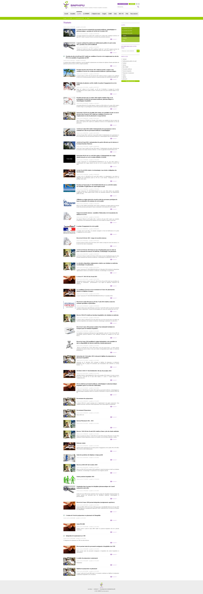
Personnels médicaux (127, 69)
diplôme (124, 77)
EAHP (110, 13)
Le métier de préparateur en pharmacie (87, 558)
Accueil (66, 13)
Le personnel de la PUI (79, 18)
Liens (115, 13)
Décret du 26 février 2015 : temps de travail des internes (91, 238)
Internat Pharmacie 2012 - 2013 (85, 420)
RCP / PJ (121, 13)
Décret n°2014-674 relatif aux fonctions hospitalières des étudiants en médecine (98, 315)
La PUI (79, 13)
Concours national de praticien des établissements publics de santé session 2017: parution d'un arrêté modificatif (96, 43)
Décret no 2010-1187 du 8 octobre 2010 (87, 464)
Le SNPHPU (86, 13)
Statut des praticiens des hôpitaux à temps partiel (90, 455)
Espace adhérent (123, 3)
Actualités (72, 13)
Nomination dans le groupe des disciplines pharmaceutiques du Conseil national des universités (96, 487)
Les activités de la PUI (127, 30)
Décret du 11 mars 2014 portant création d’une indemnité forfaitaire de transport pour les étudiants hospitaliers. (96, 327)
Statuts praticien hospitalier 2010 (85, 476)
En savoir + (114, 39)
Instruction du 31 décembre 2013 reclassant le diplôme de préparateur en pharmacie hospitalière (96, 356)
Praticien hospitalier (127, 71)
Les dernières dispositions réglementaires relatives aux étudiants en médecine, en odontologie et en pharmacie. (97, 264)
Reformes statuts (81, 443)
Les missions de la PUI (127, 28)
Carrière (125, 38)
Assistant (124, 59)
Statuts (88, 18)
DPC (124, 40)
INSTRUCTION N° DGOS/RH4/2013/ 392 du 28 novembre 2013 (94, 370)
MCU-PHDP (125, 67)
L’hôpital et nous (96, 13)
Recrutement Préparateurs (84, 410)
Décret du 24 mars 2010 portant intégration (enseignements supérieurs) (96, 502)
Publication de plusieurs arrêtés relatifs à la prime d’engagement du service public (97, 83)
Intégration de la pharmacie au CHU (76, 535)
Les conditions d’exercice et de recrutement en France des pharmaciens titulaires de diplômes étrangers (96, 290)
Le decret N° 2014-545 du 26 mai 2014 (87, 276)
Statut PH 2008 (81, 524)
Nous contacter (134, 13)
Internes (124, 65)
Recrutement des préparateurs (85, 398)
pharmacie (125, 79)
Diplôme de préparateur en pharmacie (87, 568)
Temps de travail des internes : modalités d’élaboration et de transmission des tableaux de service (97, 213)
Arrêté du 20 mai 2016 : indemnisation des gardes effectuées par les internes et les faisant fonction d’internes (97, 143)
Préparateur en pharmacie (128, 73)
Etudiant (124, 63)
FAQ (127, 13)
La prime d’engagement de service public (88, 226)
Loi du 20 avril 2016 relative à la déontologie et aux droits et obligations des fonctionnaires (97, 171)
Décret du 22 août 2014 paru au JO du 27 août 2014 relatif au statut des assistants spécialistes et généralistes (96, 302)
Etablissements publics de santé (129, 61)
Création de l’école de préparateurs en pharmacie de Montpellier (83, 515)
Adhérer (132, 3)
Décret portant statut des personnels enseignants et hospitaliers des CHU (96, 546)
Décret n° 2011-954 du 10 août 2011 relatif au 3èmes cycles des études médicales (98, 431)
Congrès (104, 13)
